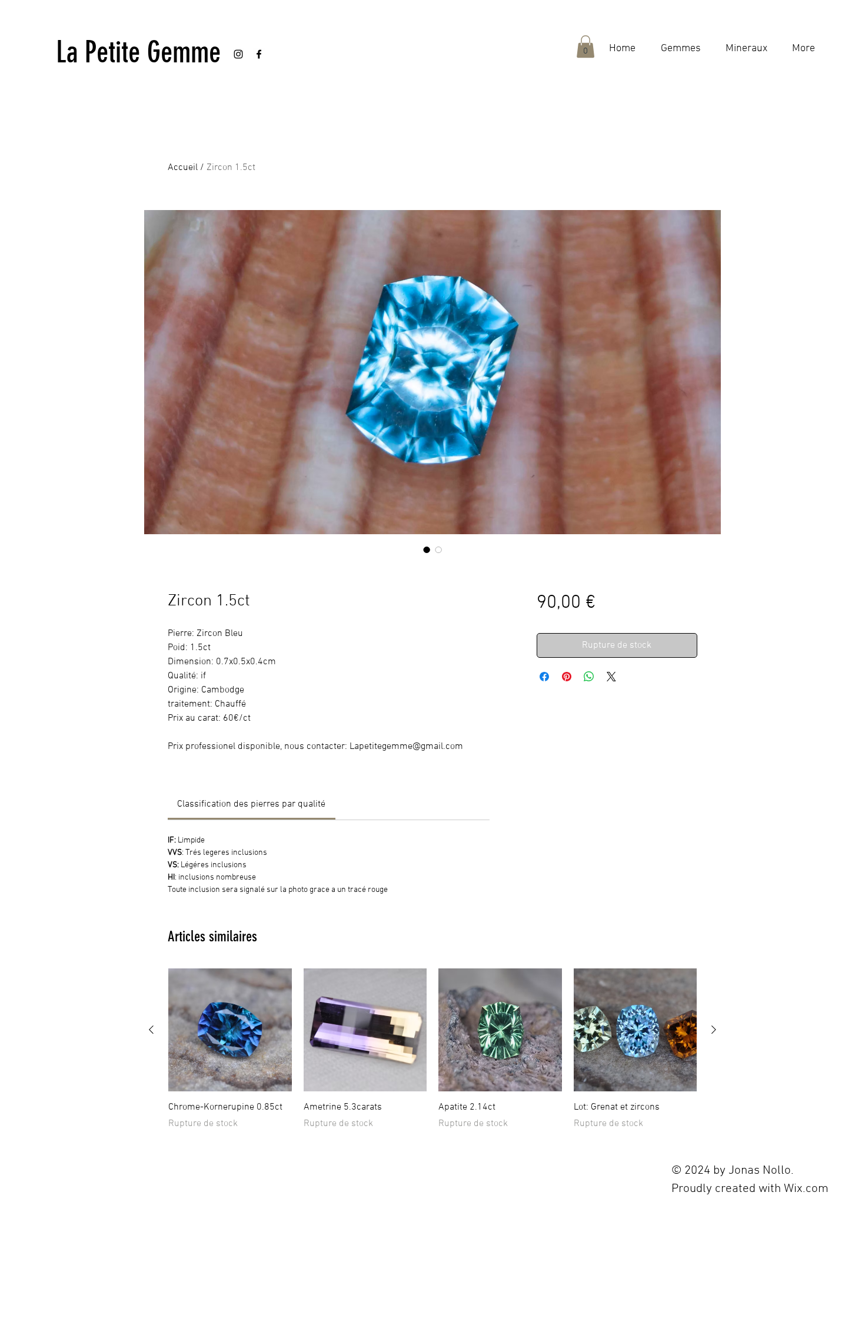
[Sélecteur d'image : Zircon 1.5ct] (426, 549)
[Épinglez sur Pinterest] (567, 677)
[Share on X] (611, 677)
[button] (585, 46)
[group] (432, 1049)
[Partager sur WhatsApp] (589, 677)
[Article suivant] (714, 1030)
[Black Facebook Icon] (259, 54)
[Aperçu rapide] (230, 1030)
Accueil (183, 168)
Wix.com (806, 1188)
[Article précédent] (151, 1030)
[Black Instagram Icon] (238, 54)
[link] (251, 804)
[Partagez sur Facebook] (544, 677)
